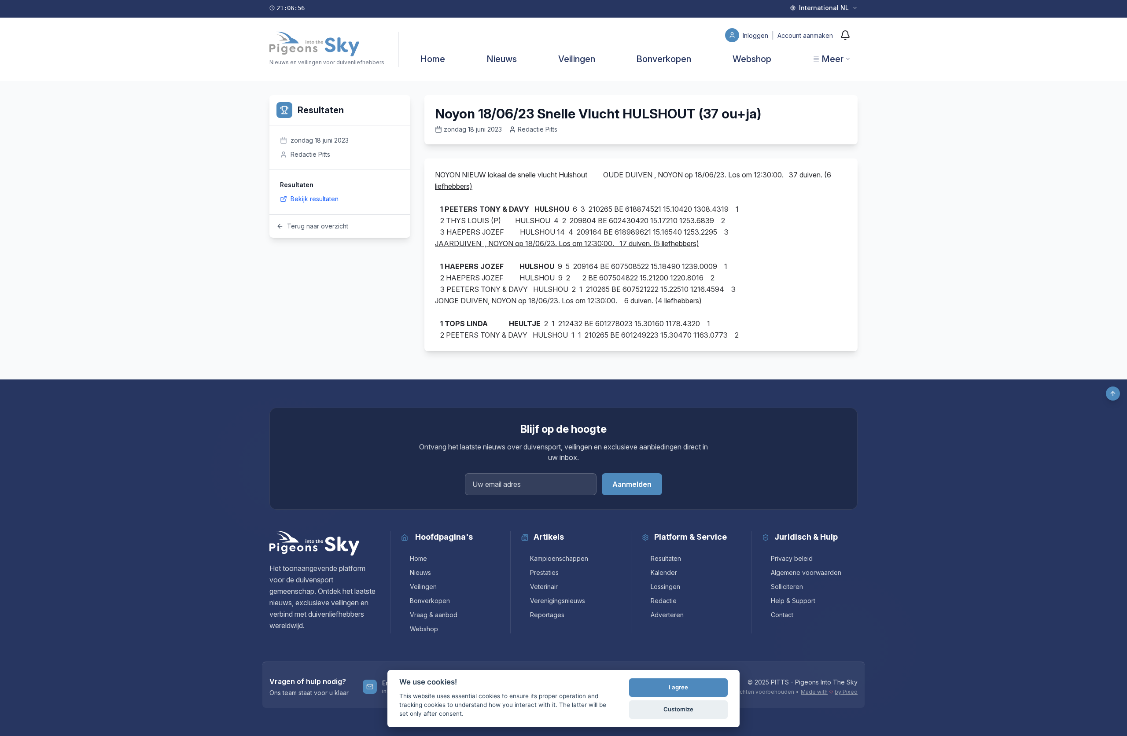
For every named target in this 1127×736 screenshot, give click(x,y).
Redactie (664, 600)
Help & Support (793, 600)
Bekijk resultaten (315, 198)
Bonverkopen (663, 59)
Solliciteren (787, 586)
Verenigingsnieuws (557, 600)
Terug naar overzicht (317, 226)
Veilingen (576, 59)
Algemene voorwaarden (806, 572)
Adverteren (667, 614)
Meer (832, 59)
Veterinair (544, 586)
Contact (782, 614)
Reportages (547, 614)
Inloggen (756, 35)
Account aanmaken (805, 35)
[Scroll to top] (1113, 393)
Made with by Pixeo (829, 691)
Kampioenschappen (559, 558)
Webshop (752, 59)
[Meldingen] (845, 35)
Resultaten (666, 558)
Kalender (664, 572)
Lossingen (665, 586)
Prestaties (544, 572)
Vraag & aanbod (433, 614)
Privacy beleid (792, 558)
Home (432, 59)
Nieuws (501, 59)
